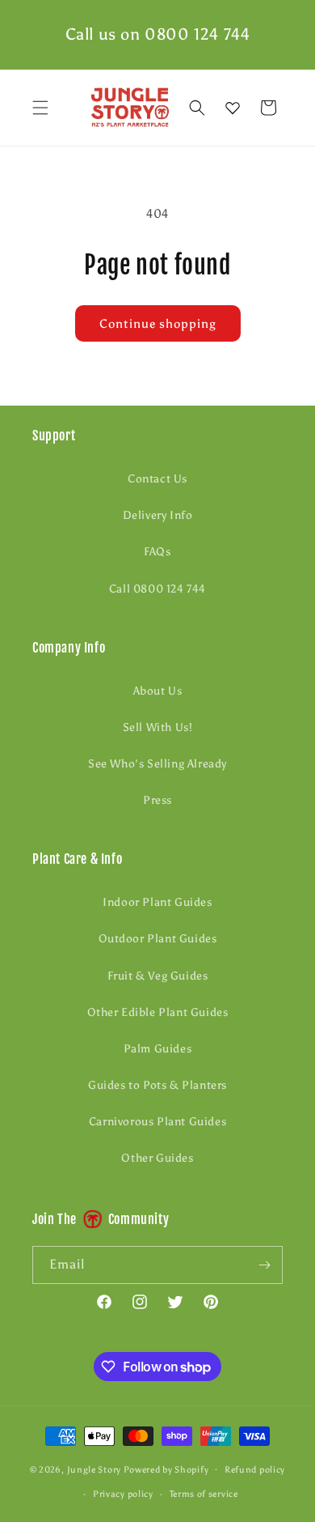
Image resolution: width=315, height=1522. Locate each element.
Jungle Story (95, 1469)
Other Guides (157, 1158)
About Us (158, 691)
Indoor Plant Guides (157, 902)
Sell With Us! (158, 727)
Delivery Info (158, 515)
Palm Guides (158, 1049)
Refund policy (255, 1470)
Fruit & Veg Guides (157, 976)
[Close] (295, 107)
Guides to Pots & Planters (157, 1085)
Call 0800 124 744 (157, 589)
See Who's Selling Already (157, 764)
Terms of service (204, 1494)
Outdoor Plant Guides (158, 939)
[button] (40, 107)
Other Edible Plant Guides (158, 1012)
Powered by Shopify (166, 1469)
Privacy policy (123, 1494)
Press (157, 800)
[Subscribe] (264, 1265)
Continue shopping (157, 324)
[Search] (197, 107)
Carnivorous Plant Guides (157, 1122)
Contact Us (157, 479)
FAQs (157, 552)
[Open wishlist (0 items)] (233, 108)
